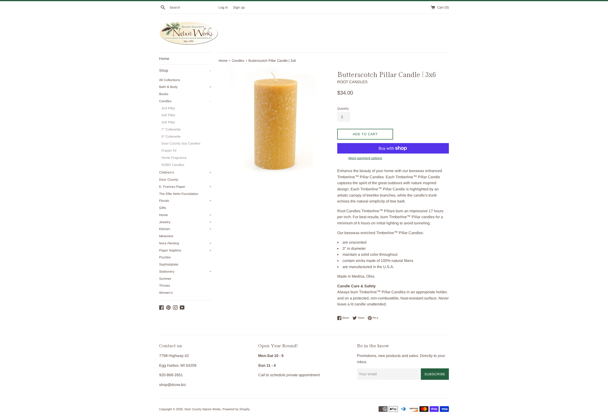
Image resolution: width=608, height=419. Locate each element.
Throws (164, 285)
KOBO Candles (173, 165)
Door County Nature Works (203, 409)
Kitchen (185, 229)
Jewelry (185, 222)
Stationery (185, 271)
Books (163, 94)
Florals (185, 200)
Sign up (239, 7)
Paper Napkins (185, 250)
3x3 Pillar (168, 108)
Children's (185, 172)
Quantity (343, 108)
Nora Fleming (185, 243)
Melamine (166, 236)
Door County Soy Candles (181, 143)
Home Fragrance (174, 157)
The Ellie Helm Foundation (178, 194)
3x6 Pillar (168, 115)
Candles (185, 101)
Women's (166, 292)
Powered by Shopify (236, 409)
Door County (168, 179)
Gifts (162, 208)
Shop (185, 70)
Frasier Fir (169, 150)
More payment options (365, 158)
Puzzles (165, 257)
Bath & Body (185, 87)
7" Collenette (171, 129)
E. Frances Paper (185, 186)
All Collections (169, 80)
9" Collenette (171, 136)
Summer (165, 278)
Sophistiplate (168, 264)
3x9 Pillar (168, 122)
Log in (223, 7)
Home (164, 59)
